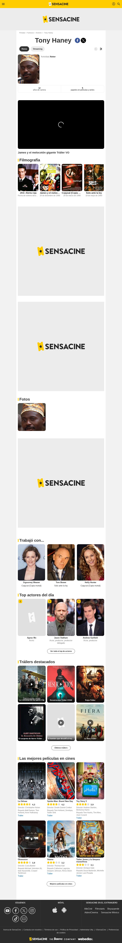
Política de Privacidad (69, 930)
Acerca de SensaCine (12, 930)
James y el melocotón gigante (50, 193)
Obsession (23, 859)
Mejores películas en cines (61, 884)
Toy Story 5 (81, 801)
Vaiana (50, 859)
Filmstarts (100, 908)
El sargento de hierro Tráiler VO (32, 739)
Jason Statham (61, 638)
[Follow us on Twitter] (24, 910)
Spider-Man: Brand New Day (60, 801)
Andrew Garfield (90, 638)
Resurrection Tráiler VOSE (61, 700)
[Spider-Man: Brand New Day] (61, 780)
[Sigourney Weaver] (31, 562)
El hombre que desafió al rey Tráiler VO (61, 739)
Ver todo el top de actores (61, 651)
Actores (39, 33)
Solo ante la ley (94, 193)
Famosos (30, 33)
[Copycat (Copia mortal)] (72, 177)
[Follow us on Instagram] (32, 910)
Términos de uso (51, 930)
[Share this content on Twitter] (83, 40)
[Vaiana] (61, 839)
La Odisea (22, 801)
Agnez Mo (31, 638)
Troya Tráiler (90, 700)
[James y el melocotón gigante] (50, 177)
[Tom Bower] (61, 562)
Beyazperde (113, 908)
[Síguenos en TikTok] (16, 918)
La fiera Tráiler (90, 739)
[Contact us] (24, 918)
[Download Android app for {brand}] (65, 909)
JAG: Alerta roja (28, 193)
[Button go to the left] (96, 49)
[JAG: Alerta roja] (28, 177)
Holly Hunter (90, 582)
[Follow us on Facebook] (16, 910)
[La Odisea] (32, 780)
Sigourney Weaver (31, 582)
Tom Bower (61, 582)
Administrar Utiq (86, 930)
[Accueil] (58, 4)
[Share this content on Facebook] (77, 40)
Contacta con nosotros (33, 930)
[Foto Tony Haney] (32, 417)
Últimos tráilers (61, 748)
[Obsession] (32, 839)
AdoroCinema (91, 912)
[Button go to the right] (101, 49)
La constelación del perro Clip (31, 700)
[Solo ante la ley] (94, 177)
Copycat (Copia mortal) (72, 193)
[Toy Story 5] (90, 780)
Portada (22, 33)
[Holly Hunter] (90, 562)
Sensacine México (110, 912)
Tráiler (20, 815)
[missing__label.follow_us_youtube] (8, 910)
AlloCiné (88, 908)
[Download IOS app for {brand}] (56, 909)
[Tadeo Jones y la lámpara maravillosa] (90, 839)
